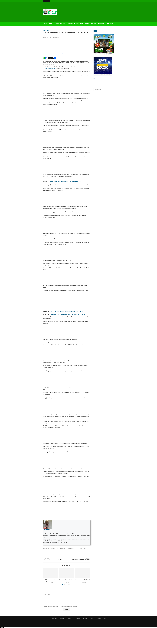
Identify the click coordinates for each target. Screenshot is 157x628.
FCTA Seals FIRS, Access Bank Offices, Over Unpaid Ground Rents (67, 314)
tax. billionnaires (83, 548)
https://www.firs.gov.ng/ (50, 68)
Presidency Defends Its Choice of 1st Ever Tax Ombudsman (65, 179)
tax (76, 548)
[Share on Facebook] (69, 555)
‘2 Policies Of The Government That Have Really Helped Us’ (65, 181)
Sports (87, 23)
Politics (62, 23)
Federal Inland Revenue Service (49, 548)
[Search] (113, 27)
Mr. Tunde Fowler (71, 548)
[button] (51, 1)
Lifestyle (70, 23)
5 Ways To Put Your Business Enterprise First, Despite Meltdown (67, 311)
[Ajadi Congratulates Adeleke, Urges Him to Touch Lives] (66, 573)
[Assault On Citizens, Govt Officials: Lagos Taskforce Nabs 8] (50, 573)
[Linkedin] (108, 1)
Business (56, 23)
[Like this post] (68, 555)
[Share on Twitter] (70, 555)
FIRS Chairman (62, 548)
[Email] (111, 1)
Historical (101, 23)
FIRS (57, 548)
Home (45, 23)
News (50, 23)
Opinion (93, 23)
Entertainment (78, 23)
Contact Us (109, 23)
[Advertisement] (90, 12)
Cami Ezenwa (48, 37)
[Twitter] (105, 1)
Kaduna (44, 473)
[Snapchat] (112, 1)
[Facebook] (104, 1)
